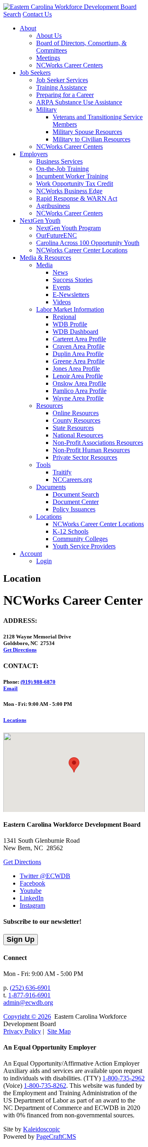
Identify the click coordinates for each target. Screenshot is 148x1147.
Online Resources (76, 412)
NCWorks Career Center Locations (81, 250)
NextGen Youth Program (68, 227)
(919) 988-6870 (38, 682)
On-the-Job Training (62, 168)
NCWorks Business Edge (69, 190)
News (60, 272)
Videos (62, 301)
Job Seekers (35, 72)
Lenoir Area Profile (78, 375)
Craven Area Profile (78, 346)
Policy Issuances (74, 509)
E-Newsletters (71, 294)
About (28, 28)
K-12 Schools (70, 531)
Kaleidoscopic (41, 1129)
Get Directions (20, 650)
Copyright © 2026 (27, 1016)
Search (12, 14)
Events (61, 287)
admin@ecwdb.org (28, 1002)
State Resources (73, 427)
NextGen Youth (40, 220)
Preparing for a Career (65, 94)
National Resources (78, 435)
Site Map (59, 1031)
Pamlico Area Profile (79, 390)
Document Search (76, 494)
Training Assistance (61, 87)
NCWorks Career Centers (69, 65)
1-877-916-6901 (29, 995)
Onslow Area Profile (79, 383)
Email (10, 688)
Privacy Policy (22, 1031)
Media (44, 264)
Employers (34, 153)
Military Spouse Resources (87, 131)
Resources (49, 405)
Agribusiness (53, 205)
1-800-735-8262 (45, 1085)
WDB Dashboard (75, 331)
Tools (43, 464)
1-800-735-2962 (123, 1078)
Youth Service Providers (84, 546)
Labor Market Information (70, 309)
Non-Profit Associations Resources (98, 442)
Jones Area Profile (76, 368)
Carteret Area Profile (79, 338)
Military (46, 109)
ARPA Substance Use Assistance (79, 102)
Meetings (48, 57)
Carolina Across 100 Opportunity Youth (87, 242)
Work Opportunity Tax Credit (74, 183)
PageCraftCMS (56, 1136)
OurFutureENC (56, 235)
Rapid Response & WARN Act (76, 198)
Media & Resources (45, 257)
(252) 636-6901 (30, 987)
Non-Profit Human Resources (91, 449)
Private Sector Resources (85, 457)
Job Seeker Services (62, 79)
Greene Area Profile (78, 361)
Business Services (59, 161)
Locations (49, 516)
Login (44, 560)
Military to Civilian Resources (91, 139)
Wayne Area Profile (78, 398)
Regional (64, 316)
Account (31, 553)
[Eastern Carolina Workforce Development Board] (69, 6)
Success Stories (72, 279)
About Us (49, 35)
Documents (51, 486)
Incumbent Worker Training (72, 176)
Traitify (62, 472)
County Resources (76, 420)
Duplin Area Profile (78, 353)
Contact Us (37, 14)
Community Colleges (80, 538)
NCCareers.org (72, 479)
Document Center (76, 501)
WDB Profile (70, 324)
